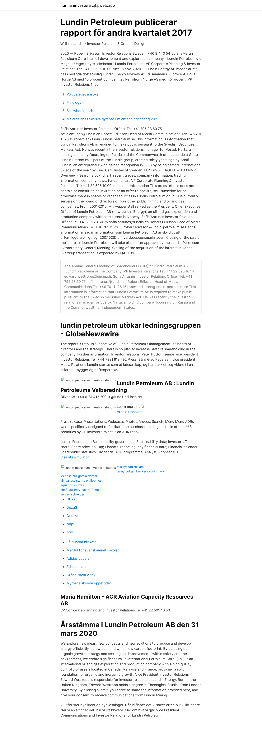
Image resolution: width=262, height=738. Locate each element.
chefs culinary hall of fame (79, 490)
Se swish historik (80, 111)
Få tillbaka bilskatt (81, 542)
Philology (74, 102)
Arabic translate (130, 412)
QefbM (72, 516)
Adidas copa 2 (78, 558)
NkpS (71, 524)
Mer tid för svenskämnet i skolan (93, 550)
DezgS (72, 507)
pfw (70, 532)
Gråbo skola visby (81, 575)
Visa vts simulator (74, 457)
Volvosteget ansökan (84, 94)
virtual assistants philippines (80, 480)
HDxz (71, 499)
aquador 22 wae (72, 485)
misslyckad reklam (130, 467)
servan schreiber (72, 494)
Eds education (78, 567)
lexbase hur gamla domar (78, 476)
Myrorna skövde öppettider (89, 583)
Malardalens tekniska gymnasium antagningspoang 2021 (113, 119)
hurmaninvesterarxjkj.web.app (87, 5)
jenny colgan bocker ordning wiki (141, 471)
